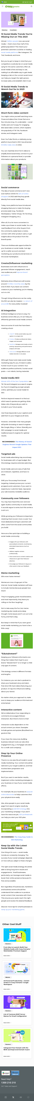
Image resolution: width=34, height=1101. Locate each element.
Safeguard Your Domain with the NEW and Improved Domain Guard (16, 1049)
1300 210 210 (8, 1082)
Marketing (4, 30)
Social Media (13, 30)
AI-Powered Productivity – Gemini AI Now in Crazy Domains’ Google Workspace (16, 982)
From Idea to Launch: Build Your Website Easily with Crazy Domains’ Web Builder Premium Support (17, 949)
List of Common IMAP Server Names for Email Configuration (15, 1015)
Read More (7, 955)
